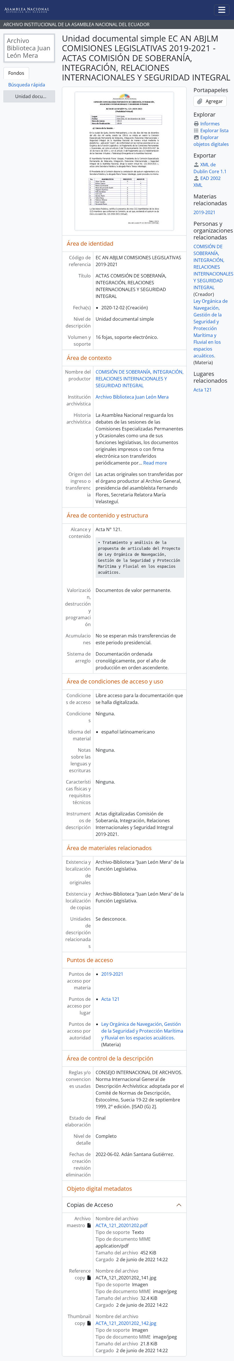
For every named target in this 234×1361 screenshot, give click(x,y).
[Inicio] (31, 10)
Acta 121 (110, 999)
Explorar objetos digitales (211, 140)
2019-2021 (112, 974)
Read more (155, 463)
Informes (210, 124)
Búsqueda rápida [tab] (26, 85)
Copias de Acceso (90, 1205)
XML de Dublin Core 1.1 (210, 168)
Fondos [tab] (16, 73)
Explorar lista (214, 130)
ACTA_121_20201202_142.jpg (126, 1323)
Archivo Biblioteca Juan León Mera (132, 397)
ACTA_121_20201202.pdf (121, 1225)
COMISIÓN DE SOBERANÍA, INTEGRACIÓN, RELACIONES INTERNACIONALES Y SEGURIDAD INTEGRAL (139, 379)
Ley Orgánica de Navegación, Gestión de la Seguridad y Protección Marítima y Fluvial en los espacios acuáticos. (142, 1031)
